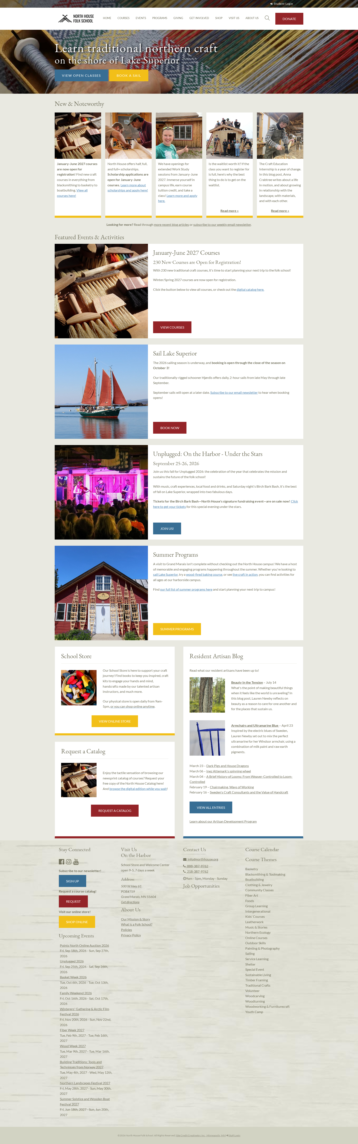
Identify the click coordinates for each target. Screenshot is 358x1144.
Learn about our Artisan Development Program (223, 821)
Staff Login (234, 1135)
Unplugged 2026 (72, 961)
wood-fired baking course (204, 574)
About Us (252, 18)
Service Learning (256, 959)
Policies (126, 930)
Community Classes (259, 890)
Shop (219, 18)
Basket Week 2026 (73, 977)
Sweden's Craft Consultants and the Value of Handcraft (249, 792)
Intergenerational (257, 911)
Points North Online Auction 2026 (84, 945)
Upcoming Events (76, 935)
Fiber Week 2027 (72, 1030)
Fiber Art (251, 895)
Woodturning (255, 1001)
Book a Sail (129, 75)
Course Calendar (262, 849)
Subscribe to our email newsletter (234, 392)
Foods (249, 901)
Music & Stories (256, 927)
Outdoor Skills (255, 943)
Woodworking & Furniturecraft (267, 1006)
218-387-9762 (197, 871)
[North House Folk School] (76, 19)
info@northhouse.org (202, 859)
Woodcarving (255, 996)
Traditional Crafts (257, 985)
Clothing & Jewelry (258, 885)
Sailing (250, 953)
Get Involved (199, 18)
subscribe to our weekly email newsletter (222, 224)
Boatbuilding (254, 879)
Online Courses (256, 938)
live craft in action (245, 574)
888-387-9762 (197, 866)
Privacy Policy (131, 935)
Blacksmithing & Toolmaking (265, 874)
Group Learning (256, 906)
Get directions (130, 902)
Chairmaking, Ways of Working (232, 787)
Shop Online (77, 922)
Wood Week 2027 (73, 1046)
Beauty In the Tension (247, 682)
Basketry (251, 869)
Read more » (229, 211)
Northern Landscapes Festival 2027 (85, 1083)
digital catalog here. (250, 289)
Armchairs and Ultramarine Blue (255, 725)
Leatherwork (254, 922)
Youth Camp (254, 1012)
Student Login (283, 3)
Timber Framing (256, 980)
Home (107, 18)
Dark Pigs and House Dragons (227, 766)
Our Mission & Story (135, 919)
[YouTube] (76, 861)
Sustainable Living (258, 975)
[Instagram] (68, 861)
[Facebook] (61, 861)
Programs (159, 18)
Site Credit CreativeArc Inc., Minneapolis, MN (200, 1135)
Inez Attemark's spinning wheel (228, 771)
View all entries (211, 807)
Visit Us (234, 18)
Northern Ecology (258, 932)
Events (141, 18)
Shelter (250, 964)
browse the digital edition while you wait (138, 789)
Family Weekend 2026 (76, 993)
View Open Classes (81, 75)
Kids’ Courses (255, 916)
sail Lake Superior (165, 574)
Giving (178, 18)
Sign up (72, 881)
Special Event (254, 969)
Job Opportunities (201, 885)
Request (73, 901)
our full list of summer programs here (186, 589)
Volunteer (252, 991)
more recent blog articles (171, 224)
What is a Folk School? (136, 924)
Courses (123, 18)
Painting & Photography (262, 948)
